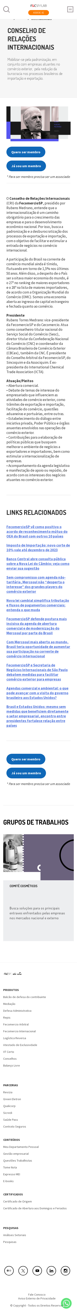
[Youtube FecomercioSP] (38, 1270)
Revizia (7, 1092)
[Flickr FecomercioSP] (10, 1270)
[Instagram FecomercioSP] (67, 1270)
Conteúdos (11, 1140)
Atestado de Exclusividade (20, 1045)
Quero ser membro (25, 152)
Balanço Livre (11, 1065)
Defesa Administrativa (17, 1011)
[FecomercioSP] (14, 975)
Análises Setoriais (14, 1235)
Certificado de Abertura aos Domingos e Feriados (35, 1208)
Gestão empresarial (16, 1154)
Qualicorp (9, 1106)
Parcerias (10, 1085)
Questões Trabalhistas (17, 1160)
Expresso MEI (11, 1174)
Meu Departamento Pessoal (21, 1147)
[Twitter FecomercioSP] (24, 1270)
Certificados (13, 1194)
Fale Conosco (37, 1294)
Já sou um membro (26, 166)
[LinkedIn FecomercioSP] (53, 1270)
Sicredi (7, 1113)
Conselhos (10, 1059)
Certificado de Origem (17, 1201)
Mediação (9, 1004)
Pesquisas (10, 1228)
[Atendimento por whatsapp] (66, 1303)
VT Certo (8, 1052)
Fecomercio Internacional (19, 1031)
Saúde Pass (10, 1120)
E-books (8, 1181)
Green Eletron (12, 1099)
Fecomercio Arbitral (16, 1024)
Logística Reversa (14, 1038)
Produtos (11, 990)
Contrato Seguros (14, 1126)
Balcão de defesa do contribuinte (24, 997)
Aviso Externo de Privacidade (37, 1298)
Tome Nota (10, 1167)
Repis (6, 1017)
